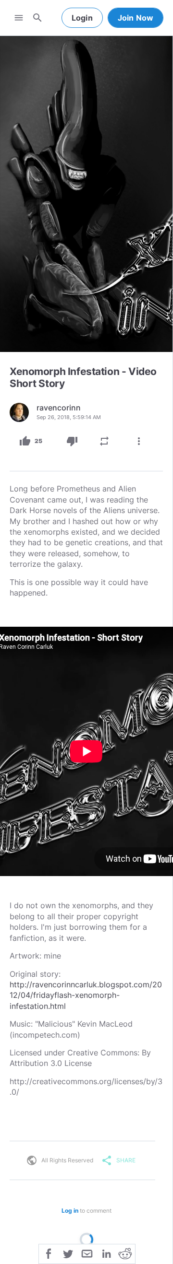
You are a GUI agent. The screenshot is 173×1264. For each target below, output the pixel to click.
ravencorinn (59, 407)
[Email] (87, 1253)
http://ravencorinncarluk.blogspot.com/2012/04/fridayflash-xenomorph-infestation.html (86, 995)
